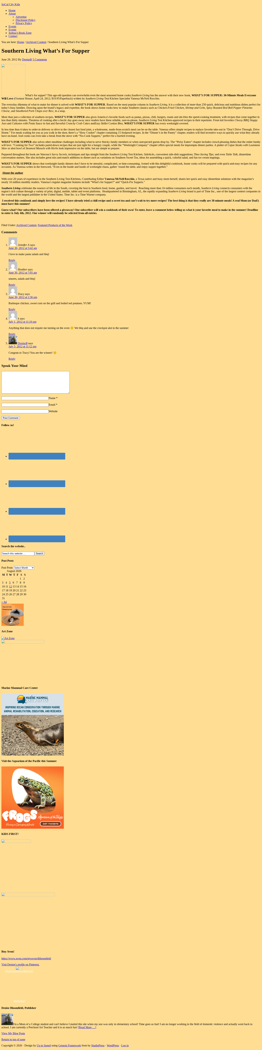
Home (12, 10)
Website (53, 411)
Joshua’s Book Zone (20, 32)
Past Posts (7, 567)
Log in (125, 1045)
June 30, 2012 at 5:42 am (23, 248)
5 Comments (40, 59)
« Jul (4, 601)
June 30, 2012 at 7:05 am (23, 272)
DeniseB (27, 59)
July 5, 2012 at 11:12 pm (22, 346)
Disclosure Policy (25, 20)
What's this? (19, 1001)
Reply (12, 260)
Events (12, 26)
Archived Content (26, 225)
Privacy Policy (24, 23)
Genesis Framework (69, 1045)
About (12, 13)
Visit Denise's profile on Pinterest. (20, 964)
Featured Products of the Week (55, 225)
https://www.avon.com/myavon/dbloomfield (26, 958)
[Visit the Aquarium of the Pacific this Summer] (32, 827)
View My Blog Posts (13, 1033)
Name (52, 398)
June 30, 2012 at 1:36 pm (23, 297)
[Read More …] (87, 1027)
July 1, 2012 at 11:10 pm (22, 321)
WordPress (113, 1045)
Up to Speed (44, 1045)
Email (52, 404)
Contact (13, 36)
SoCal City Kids (10, 4)
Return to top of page (13, 1039)
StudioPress (97, 1045)
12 (10, 586)
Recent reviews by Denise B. (19, 971)
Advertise (21, 16)
